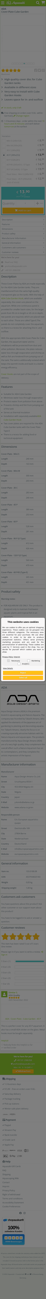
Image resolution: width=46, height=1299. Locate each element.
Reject (23, 672)
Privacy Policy (7, 657)
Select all (23, 677)
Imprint (17, 657)
